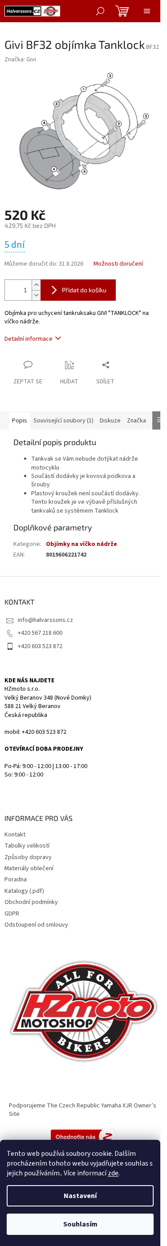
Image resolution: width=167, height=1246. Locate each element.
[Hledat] (100, 11)
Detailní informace (28, 338)
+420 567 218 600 (40, 633)
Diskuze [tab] (110, 420)
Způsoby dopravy (28, 857)
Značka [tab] (136, 420)
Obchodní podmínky (31, 902)
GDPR (11, 913)
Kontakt (14, 834)
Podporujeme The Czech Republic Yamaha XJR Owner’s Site (82, 1110)
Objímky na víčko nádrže (81, 544)
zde (113, 1173)
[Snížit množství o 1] (36, 295)
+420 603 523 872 (40, 646)
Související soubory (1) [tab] (63, 420)
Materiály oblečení (28, 868)
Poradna (15, 879)
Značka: (20, 59)
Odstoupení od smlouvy (36, 924)
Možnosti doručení (118, 264)
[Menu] (147, 11)
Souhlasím (80, 1224)
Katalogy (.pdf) (24, 891)
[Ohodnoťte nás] (84, 1136)
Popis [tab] (19, 420)
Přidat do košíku (84, 290)
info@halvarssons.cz (45, 620)
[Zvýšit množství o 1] (36, 285)
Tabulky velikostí (26, 845)
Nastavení (80, 1196)
